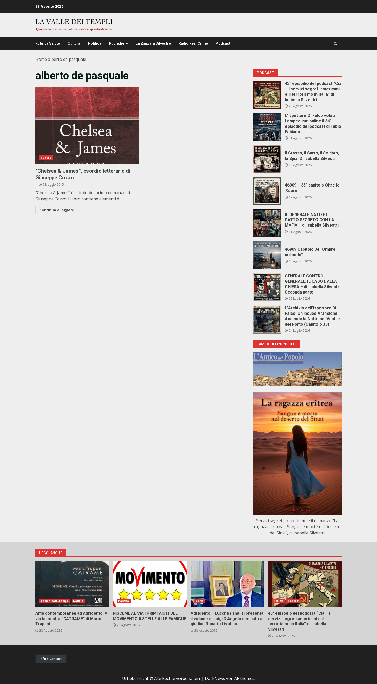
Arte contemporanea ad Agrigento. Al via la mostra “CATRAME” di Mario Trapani (72, 584)
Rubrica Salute (47, 43)
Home (41, 59)
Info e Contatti (51, 658)
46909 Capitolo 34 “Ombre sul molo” (267, 255)
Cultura (74, 43)
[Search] (335, 43)
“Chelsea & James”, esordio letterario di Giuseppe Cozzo (87, 125)
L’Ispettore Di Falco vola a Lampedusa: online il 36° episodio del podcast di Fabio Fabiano (267, 127)
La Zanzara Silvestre (153, 43)
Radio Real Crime (193, 43)
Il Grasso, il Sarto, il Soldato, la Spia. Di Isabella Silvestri (267, 159)
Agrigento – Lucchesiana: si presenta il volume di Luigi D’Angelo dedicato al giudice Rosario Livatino (227, 584)
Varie (200, 601)
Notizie (78, 601)
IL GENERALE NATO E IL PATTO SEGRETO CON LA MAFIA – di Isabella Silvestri (267, 223)
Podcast (223, 43)
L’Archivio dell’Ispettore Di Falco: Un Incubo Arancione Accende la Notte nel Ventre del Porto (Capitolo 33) (267, 319)
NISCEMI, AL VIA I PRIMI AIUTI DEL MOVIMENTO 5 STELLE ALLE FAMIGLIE (149, 584)
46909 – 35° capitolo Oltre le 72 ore (267, 191)
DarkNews (215, 678)
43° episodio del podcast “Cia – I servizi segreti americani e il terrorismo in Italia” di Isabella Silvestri (267, 95)
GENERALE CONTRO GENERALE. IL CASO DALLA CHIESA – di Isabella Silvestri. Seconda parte (267, 287)
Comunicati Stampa (55, 601)
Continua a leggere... (58, 210)
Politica (94, 43)
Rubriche (116, 43)
